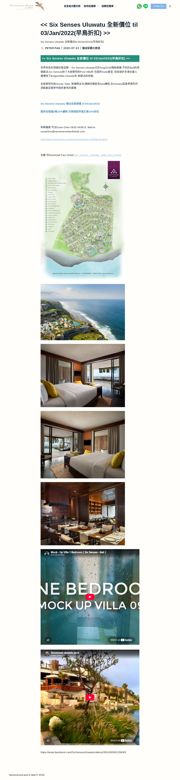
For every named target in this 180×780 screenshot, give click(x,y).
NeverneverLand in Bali (22, 775)
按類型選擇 (107, 6)
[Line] (145, 6)
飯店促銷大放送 (91, 48)
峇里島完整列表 (72, 6)
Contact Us (158, 6)
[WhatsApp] (139, 6)
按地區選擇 (90, 6)
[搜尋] (170, 6)
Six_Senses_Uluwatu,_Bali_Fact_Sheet (97, 155)
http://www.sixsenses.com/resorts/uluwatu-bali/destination (74, 139)
